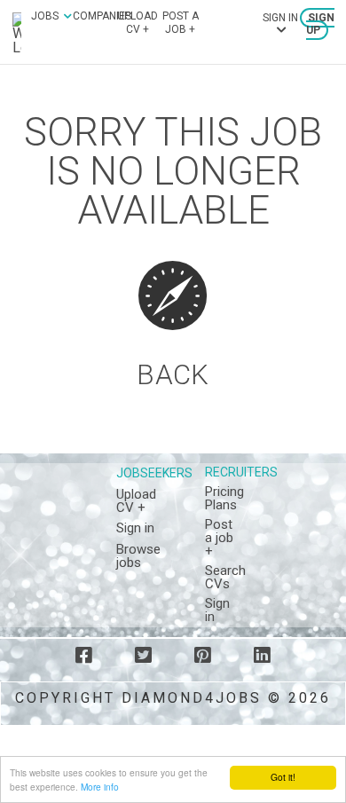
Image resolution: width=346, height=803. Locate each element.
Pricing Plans (224, 498)
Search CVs (225, 577)
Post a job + (180, 22)
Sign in (135, 528)
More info (100, 786)
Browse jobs (138, 556)
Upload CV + (137, 22)
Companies (102, 16)
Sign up (320, 24)
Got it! (283, 776)
